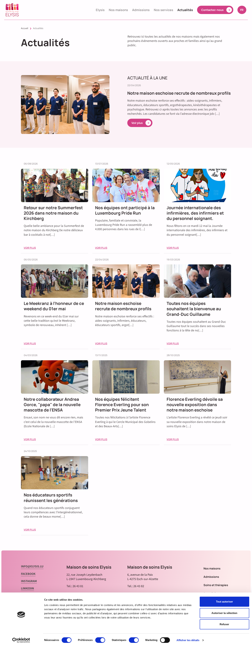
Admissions (141, 10)
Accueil (24, 28)
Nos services (163, 10)
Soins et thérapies (216, 585)
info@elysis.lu (32, 566)
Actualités (185, 10)
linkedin (27, 588)
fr (243, 10)
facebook (28, 574)
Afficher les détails (187, 640)
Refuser (224, 624)
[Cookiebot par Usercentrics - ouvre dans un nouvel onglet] (21, 640)
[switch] (100, 640)
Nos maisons (118, 10)
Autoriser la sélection (224, 613)
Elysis (100, 10)
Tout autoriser (224, 601)
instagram (29, 581)
